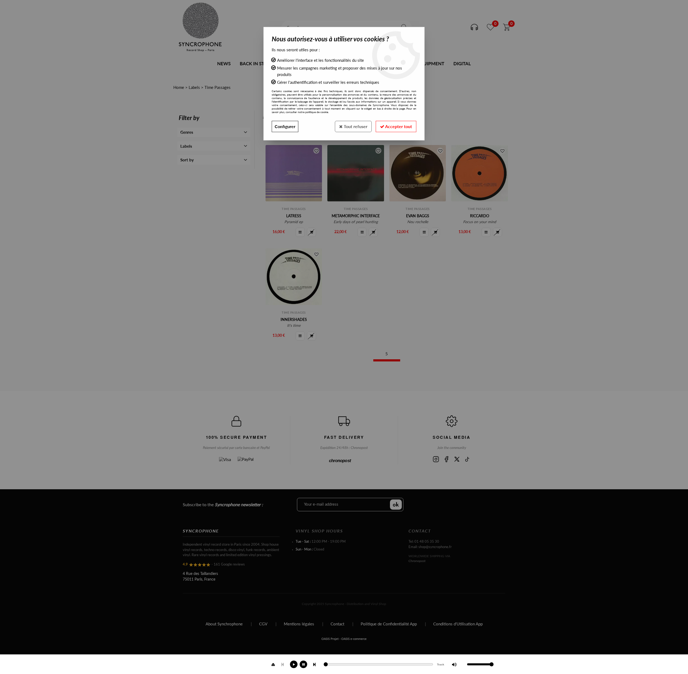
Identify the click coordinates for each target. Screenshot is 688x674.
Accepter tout (398, 126)
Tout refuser (355, 126)
